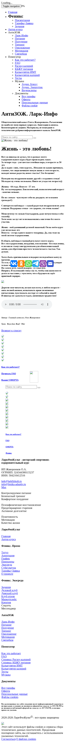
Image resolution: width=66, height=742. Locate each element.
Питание (20, 38)
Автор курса (15, 29)
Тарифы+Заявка (24, 23)
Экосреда (6, 564)
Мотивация (21, 50)
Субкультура (8, 567)
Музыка (5, 674)
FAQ (17, 62)
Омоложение (22, 47)
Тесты (18, 78)
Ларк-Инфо (21, 35)
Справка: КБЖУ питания (15, 662)
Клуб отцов (8, 596)
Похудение (21, 41)
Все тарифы (28, 96)
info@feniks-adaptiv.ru (13, 484)
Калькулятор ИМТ (25, 72)
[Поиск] (34, 137)
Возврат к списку (11, 330)
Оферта (26, 99)
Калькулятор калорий (27, 75)
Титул (4, 552)
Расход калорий (24, 65)
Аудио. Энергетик (32, 87)
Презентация (22, 20)
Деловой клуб (9, 590)
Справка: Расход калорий (16, 659)
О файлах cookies (26, 739)
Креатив (6, 602)
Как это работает (11, 653)
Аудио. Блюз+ (30, 84)
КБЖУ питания (24, 69)
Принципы (7, 561)
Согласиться (8, 739)
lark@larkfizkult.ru (11, 481)
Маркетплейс (9, 599)
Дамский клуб (9, 593)
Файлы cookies (9, 697)
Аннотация (7, 555)
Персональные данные (35, 102)
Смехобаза (21, 53)
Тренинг (20, 44)
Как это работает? (25, 59)
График (5, 558)
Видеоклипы (29, 90)
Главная (12, 12)
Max (3, 487)
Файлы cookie (30, 105)
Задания (19, 26)
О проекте (7, 573)
